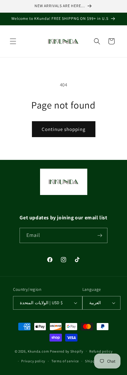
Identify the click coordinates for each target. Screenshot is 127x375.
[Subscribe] (100, 235)
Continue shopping (64, 129)
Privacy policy (33, 361)
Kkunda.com (39, 351)
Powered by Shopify (66, 351)
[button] (13, 41)
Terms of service (65, 361)
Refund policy (100, 351)
